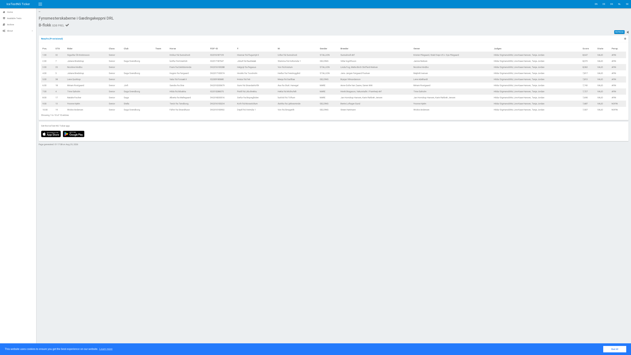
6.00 (44, 85)
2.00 (44, 61)
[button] (52, 38)
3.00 (44, 67)
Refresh (619, 32)
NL (619, 4)
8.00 (44, 97)
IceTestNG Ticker (18, 4)
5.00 (44, 79)
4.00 (44, 73)
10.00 (44, 109)
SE (627, 4)
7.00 (44, 91)
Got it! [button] (614, 349)
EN (596, 4)
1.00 (44, 55)
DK (611, 4)
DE (604, 4)
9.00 (44, 103)
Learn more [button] (106, 349)
